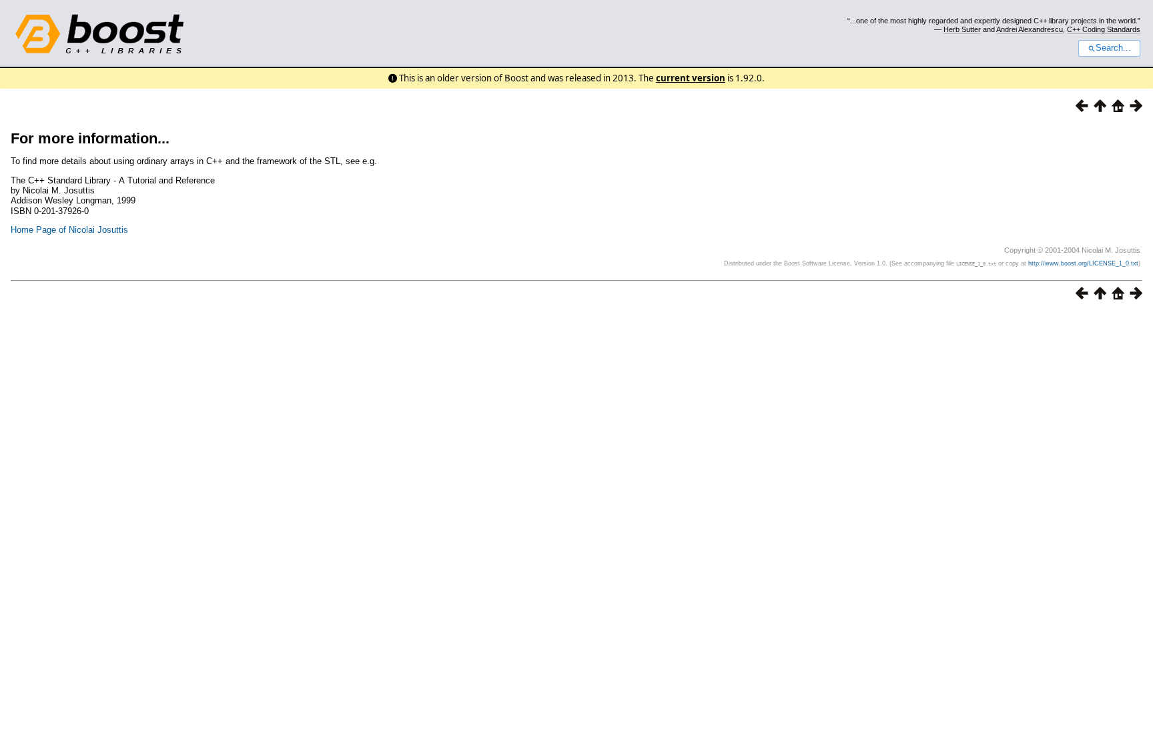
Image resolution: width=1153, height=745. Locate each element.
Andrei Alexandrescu (1029, 29)
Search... (1113, 48)
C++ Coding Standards (1103, 29)
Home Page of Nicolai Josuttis (69, 230)
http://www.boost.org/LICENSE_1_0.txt (1083, 263)
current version (690, 78)
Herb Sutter (962, 29)
